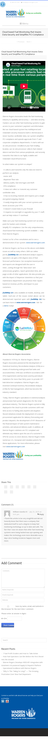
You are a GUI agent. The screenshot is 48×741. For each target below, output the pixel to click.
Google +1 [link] (34, 486)
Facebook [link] (5, 486)
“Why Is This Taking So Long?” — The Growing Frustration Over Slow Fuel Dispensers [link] (19, 672)
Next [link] (28, 42)
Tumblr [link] (28, 486)
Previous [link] (21, 42)
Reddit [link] (23, 486)
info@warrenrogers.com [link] (30, 2)
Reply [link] (41, 514)
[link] (2, 4)
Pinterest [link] (5, 492)
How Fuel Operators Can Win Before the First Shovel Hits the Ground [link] (22, 658)
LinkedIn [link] (17, 486)
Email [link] (11, 492)
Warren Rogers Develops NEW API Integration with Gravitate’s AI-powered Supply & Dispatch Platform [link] (22, 663)
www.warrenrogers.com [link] (35, 242)
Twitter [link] (11, 486)
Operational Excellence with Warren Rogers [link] (19, 668)
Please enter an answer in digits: (13, 613)
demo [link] (6, 306)
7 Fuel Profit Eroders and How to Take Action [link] (20, 653)
